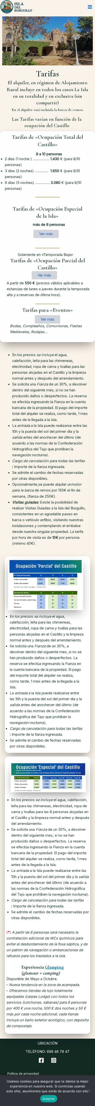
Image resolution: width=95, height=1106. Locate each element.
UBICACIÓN (47, 1043)
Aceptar (49, 1099)
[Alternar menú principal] (90, 7)
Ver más (46, 234)
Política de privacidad (23, 1073)
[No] (88, 1090)
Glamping (54, 967)
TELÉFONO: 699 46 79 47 (47, 1051)
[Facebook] (41, 1060)
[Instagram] (54, 1060)
